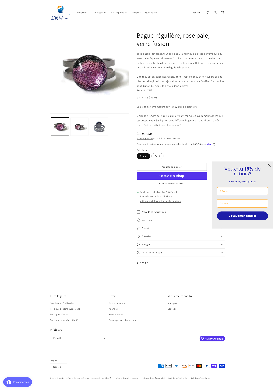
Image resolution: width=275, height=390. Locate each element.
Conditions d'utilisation (62, 303)
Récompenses (116, 314)
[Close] (269, 165)
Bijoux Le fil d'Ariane (65, 378)
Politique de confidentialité (64, 320)
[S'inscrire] (103, 338)
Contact (172, 308)
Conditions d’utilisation (178, 378)
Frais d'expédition (145, 138)
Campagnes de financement (123, 320)
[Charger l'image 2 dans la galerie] (79, 127)
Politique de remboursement (65, 308)
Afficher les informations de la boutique (160, 201)
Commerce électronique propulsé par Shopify (93, 378)
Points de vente (117, 303)
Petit (157, 156)
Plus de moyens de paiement (171, 183)
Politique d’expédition (200, 378)
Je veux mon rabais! (242, 216)
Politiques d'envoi (59, 314)
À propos (172, 303)
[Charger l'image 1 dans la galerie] (60, 127)
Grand (143, 156)
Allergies (113, 308)
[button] (83, 12)
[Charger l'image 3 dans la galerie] (99, 127)
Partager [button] (144, 262)
